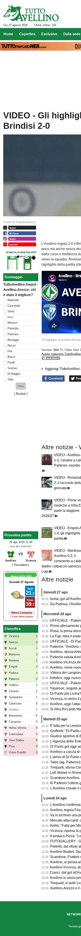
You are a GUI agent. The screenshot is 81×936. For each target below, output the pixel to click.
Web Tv (58, 349)
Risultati (21, 393)
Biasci (11, 356)
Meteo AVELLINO (21, 576)
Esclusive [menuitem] (49, 34)
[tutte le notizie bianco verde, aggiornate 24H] (31, 13)
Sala (10, 379)
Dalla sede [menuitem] (71, 34)
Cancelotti (14, 305)
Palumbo (13, 328)
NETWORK (74, 914)
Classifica (13, 629)
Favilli (11, 362)
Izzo (10, 317)
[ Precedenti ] (20, 565)
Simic (11, 311)
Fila (10, 351)
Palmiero (13, 334)
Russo (12, 345)
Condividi (55, 378)
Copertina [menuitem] (27, 34)
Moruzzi (12, 322)
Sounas (12, 368)
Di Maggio (14, 373)
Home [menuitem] (8, 34)
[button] (21, 386)
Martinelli (13, 300)
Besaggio (13, 339)
